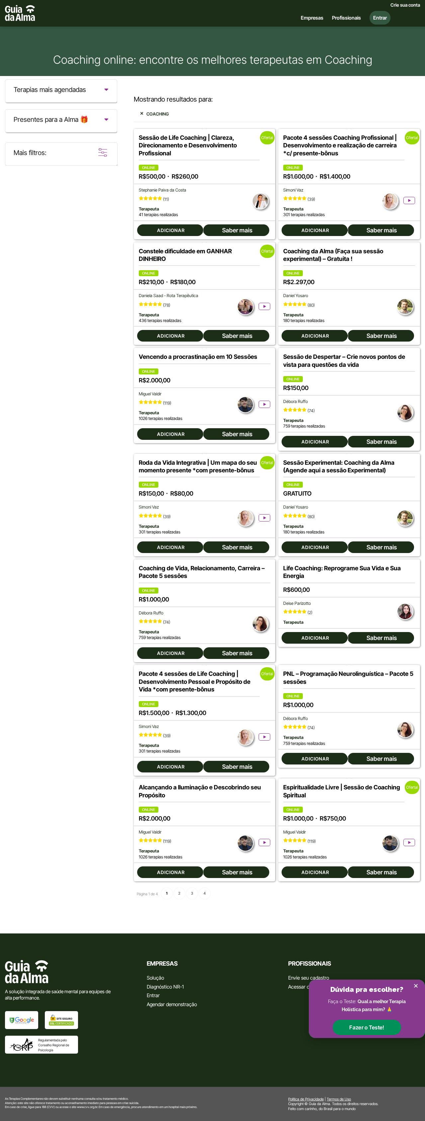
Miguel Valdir (150, 393)
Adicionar (171, 230)
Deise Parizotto (297, 603)
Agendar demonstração (172, 1004)
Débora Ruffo (295, 401)
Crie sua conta (405, 5)
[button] (367, 1027)
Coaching (157, 114)
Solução (155, 978)
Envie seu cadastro (308, 978)
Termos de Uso (339, 1099)
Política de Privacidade (306, 1099)
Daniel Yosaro (295, 295)
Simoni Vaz (293, 190)
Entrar (153, 995)
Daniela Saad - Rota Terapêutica (168, 295)
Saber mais (237, 230)
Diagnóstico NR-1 (165, 987)
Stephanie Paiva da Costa (162, 190)
